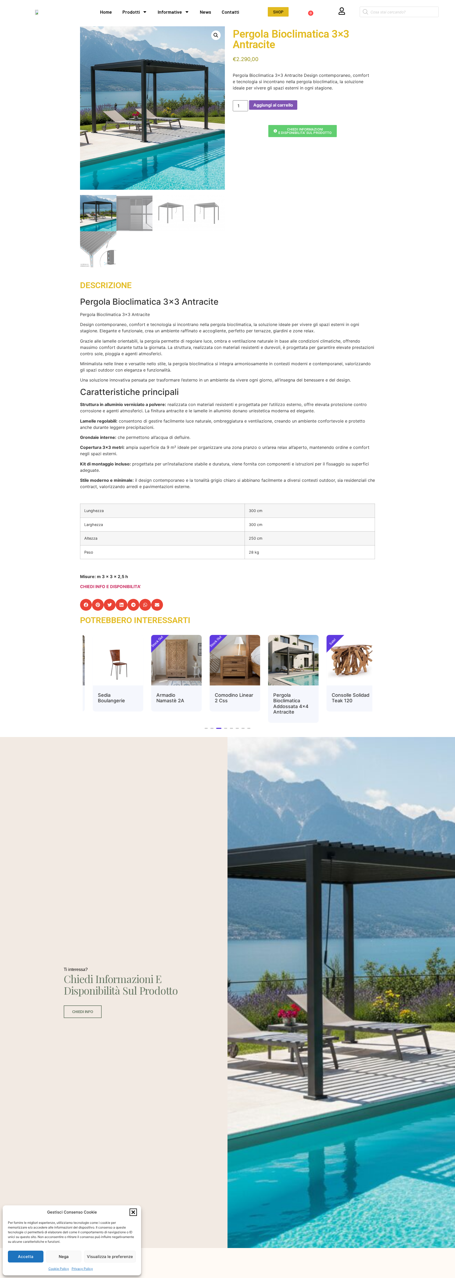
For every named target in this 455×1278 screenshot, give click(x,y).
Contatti (230, 12)
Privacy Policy (82, 1269)
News (205, 12)
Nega (64, 1256)
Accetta (25, 1256)
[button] (133, 1212)
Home (106, 12)
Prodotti (131, 12)
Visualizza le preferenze (110, 1256)
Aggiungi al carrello (273, 105)
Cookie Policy (58, 1269)
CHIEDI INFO (82, 1012)
